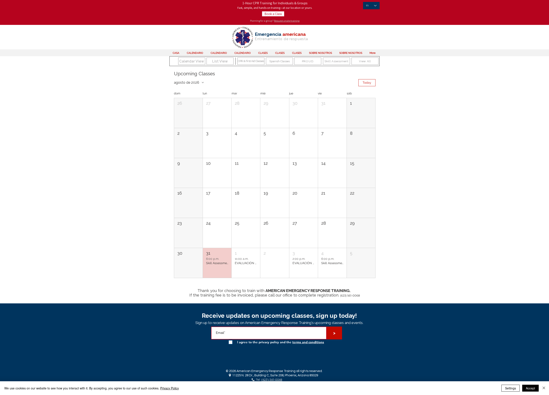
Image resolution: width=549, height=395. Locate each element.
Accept (530, 388)
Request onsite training (286, 20)
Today (367, 82)
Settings (510, 388)
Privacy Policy (169, 388)
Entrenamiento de (272, 39)
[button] (188, 113)
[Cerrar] (543, 388)
